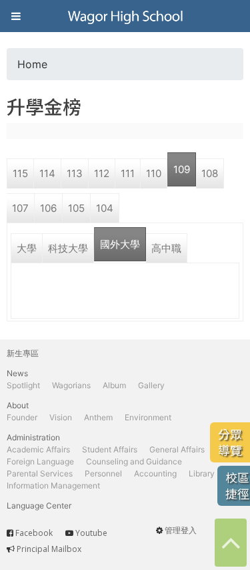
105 (76, 208)
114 (47, 173)
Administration (33, 437)
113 (75, 173)
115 (20, 173)
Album (114, 385)
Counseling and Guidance (134, 461)
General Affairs (177, 449)
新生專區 (23, 353)
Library (202, 473)
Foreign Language (40, 461)
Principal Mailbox (49, 549)
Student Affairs (109, 449)
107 (20, 208)
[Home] (125, 16)
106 (48, 208)
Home (32, 64)
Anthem (98, 417)
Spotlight (23, 385)
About (18, 405)
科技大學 (68, 248)
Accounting (155, 473)
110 (153, 173)
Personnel (103, 473)
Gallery (151, 385)
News (17, 373)
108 (209, 173)
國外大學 (120, 244)
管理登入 (181, 530)
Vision (60, 417)
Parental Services (40, 473)
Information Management (53, 485)
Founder (22, 417)
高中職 (166, 248)
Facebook (34, 533)
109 (181, 169)
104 (104, 208)
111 (128, 173)
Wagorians (71, 385)
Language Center (39, 506)
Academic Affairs (38, 449)
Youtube (91, 533)
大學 (27, 248)
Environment (148, 417)
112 (101, 173)
